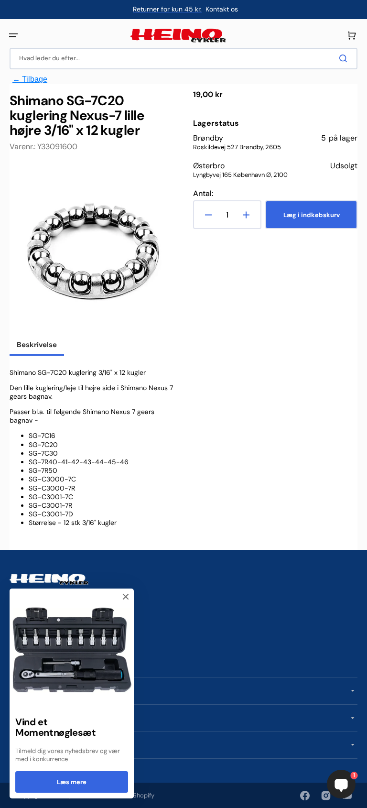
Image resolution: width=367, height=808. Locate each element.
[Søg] (345, 58)
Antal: (203, 193)
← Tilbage (29, 79)
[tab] (37, 346)
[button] (13, 35)
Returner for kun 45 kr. (167, 9)
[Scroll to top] (12, 795)
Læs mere (71, 782)
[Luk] (125, 596)
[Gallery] (92, 247)
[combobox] (183, 58)
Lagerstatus (216, 123)
